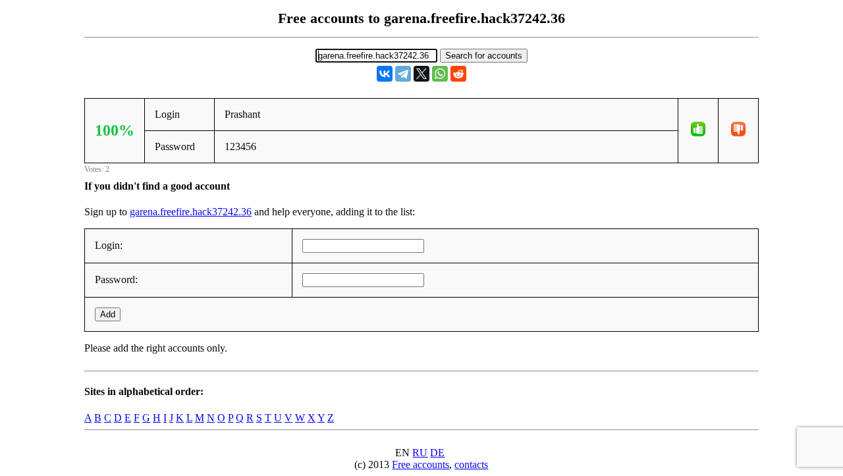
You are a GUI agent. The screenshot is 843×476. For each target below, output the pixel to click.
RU (419, 452)
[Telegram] (403, 74)
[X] (421, 74)
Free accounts (420, 464)
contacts (471, 464)
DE (437, 452)
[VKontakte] (385, 74)
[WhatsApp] (440, 74)
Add (107, 314)
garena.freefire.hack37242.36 (191, 211)
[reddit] (458, 74)
